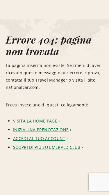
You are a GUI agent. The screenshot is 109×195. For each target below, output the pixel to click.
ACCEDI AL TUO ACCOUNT (39, 138)
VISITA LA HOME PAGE (35, 121)
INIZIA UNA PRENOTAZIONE (41, 129)
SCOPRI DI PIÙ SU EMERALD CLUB (46, 147)
